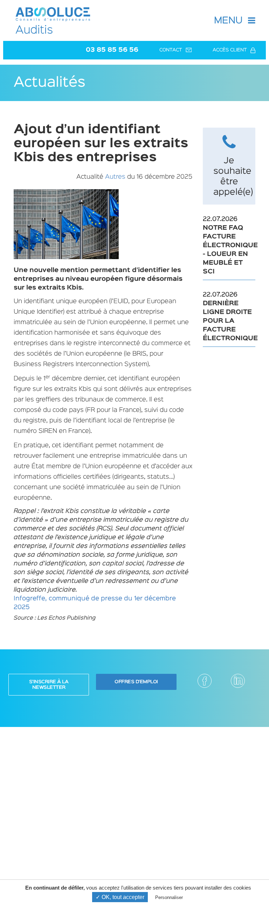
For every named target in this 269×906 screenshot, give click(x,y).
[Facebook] (205, 681)
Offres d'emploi (136, 682)
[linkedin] (238, 681)
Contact (170, 50)
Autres (115, 177)
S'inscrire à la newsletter (49, 685)
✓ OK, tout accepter (120, 897)
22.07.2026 (229, 245)
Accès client (230, 50)
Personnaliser (169, 897)
